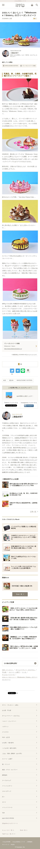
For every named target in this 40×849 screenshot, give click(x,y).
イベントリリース (7, 807)
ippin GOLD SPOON (8, 818)
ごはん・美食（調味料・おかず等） (12, 753)
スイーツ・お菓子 (7, 759)
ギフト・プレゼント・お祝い (10, 705)
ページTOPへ (20, 688)
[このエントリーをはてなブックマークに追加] (18, 371)
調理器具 (4, 775)
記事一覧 (33, 511)
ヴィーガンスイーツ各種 (29, 65)
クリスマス (5, 732)
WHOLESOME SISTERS (11, 65)
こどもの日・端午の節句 (9, 748)
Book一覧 (23, 830)
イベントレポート (7, 786)
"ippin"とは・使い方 (8, 834)
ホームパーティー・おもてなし (11, 715)
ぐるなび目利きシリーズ (18, 841)
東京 (4, 380)
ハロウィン (5, 726)
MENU (3, 5)
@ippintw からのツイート (10, 823)
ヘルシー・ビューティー (9, 721)
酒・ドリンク (6, 764)
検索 (37, 5)
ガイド (4, 802)
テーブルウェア (6, 780)
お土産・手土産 (6, 710)
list (12, 374)
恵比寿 (11, 380)
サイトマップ (5, 844)
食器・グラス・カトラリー (9, 769)
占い (3, 796)
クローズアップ (6, 791)
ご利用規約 (29, 841)
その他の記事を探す (10, 663)
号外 (3, 813)
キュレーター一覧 (7, 830)
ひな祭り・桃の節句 (8, 742)
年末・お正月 (6, 737)
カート (32, 5)
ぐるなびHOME (6, 841)
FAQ (12, 844)
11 (35, 18)
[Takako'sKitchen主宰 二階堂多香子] (12, 419)
